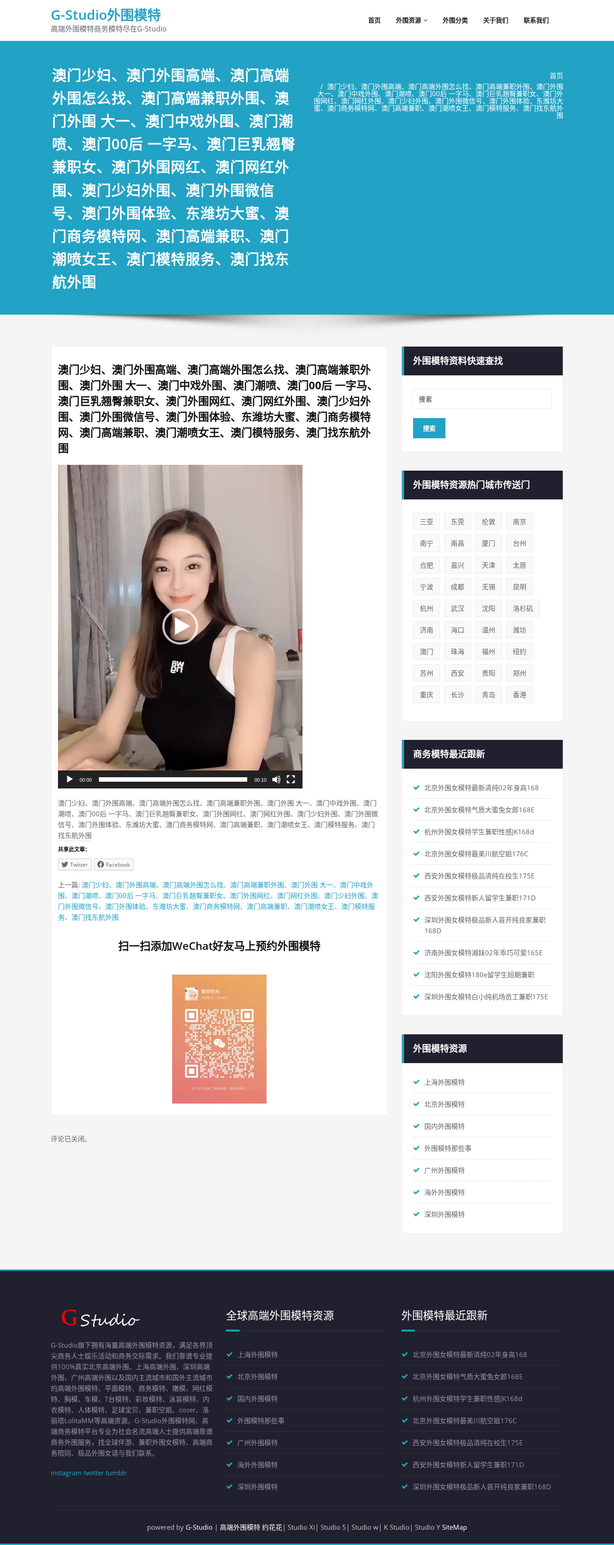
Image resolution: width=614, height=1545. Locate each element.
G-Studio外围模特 (106, 14)
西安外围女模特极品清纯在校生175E (479, 875)
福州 (488, 651)
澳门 (426, 651)
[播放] (69, 779)
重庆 (426, 694)
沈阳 (488, 608)
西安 (457, 672)
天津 (488, 565)
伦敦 (488, 521)
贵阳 (488, 672)
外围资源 (408, 20)
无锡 (488, 586)
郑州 (519, 672)
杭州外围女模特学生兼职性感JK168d (479, 831)
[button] (180, 627)
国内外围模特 (444, 1126)
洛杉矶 (523, 608)
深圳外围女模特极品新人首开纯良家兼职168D (482, 1486)
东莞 (457, 521)
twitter (94, 1472)
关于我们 (495, 20)
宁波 (426, 586)
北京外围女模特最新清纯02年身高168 (481, 787)
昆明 (519, 586)
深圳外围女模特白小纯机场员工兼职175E (486, 996)
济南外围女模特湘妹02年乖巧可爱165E (483, 952)
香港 (519, 694)
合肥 (426, 565)
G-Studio (199, 1527)
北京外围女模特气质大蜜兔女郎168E (479, 809)
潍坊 (519, 629)
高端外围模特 (240, 1527)
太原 (519, 565)
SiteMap (454, 1527)
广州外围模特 (444, 1170)
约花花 (272, 1527)
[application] (180, 626)
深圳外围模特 (444, 1214)
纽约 (519, 651)
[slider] (173, 779)
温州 (488, 629)
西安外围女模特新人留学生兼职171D (480, 897)
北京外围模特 (444, 1104)
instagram (66, 1472)
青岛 (488, 694)
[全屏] (290, 779)
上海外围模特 (444, 1081)
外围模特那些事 (448, 1148)
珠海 (457, 651)
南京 (519, 521)
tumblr (116, 1472)
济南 (426, 629)
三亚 (426, 521)
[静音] (276, 779)
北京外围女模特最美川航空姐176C (476, 853)
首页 (374, 20)
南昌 (457, 543)
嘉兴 (457, 565)
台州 (519, 543)
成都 (457, 586)
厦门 (488, 543)
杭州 (426, 608)
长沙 (457, 694)
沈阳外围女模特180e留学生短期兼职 (479, 974)
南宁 (426, 543)
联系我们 (536, 20)
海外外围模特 (444, 1192)
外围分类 (455, 20)
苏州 (426, 672)
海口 (457, 629)
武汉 (457, 608)
